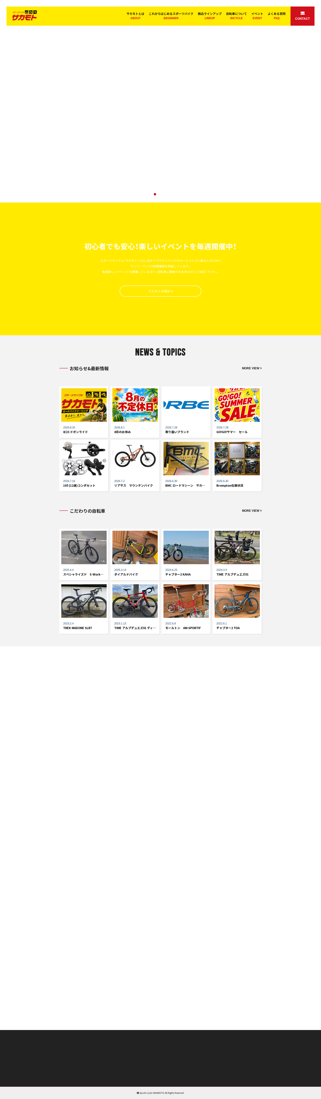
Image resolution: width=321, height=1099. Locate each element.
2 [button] (155, 195)
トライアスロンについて (238, 741)
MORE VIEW (250, 368)
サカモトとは (135, 15)
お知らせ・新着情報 (161, 1050)
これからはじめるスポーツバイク (171, 15)
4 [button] (166, 195)
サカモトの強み (159, 291)
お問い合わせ (157, 1067)
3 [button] (160, 195)
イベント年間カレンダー (238, 795)
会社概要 (115, 1073)
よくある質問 (277, 15)
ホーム (62, 1050)
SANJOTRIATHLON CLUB (160, 1007)
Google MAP (157, 1073)
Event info (57, 1007)
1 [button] (149, 195)
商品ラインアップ (210, 15)
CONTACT (302, 18)
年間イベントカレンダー (124, 1061)
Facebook (263, 1006)
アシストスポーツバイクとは (82, 741)
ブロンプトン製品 (82, 795)
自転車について (236, 15)
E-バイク (63, 1073)
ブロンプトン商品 (120, 1056)
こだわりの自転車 (160, 1056)
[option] (160, 101)
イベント (257, 15)
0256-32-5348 (234, 1071)
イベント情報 (157, 1061)
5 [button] (172, 195)
